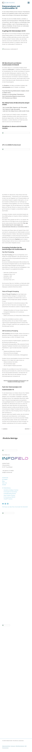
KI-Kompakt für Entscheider (10, 492)
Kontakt (4, 484)
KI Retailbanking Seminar (10, 493)
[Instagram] (5, 503)
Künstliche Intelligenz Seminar (11, 490)
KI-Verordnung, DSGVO (9, 497)
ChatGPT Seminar (8, 499)
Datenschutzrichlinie (6, 746)
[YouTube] (3, 503)
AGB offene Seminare (20, 746)
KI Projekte (4, 479)
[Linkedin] (7, 503)
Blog (3, 481)
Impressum (13, 746)
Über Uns (4, 483)
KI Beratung (5, 477)
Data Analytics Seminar (9, 495)
